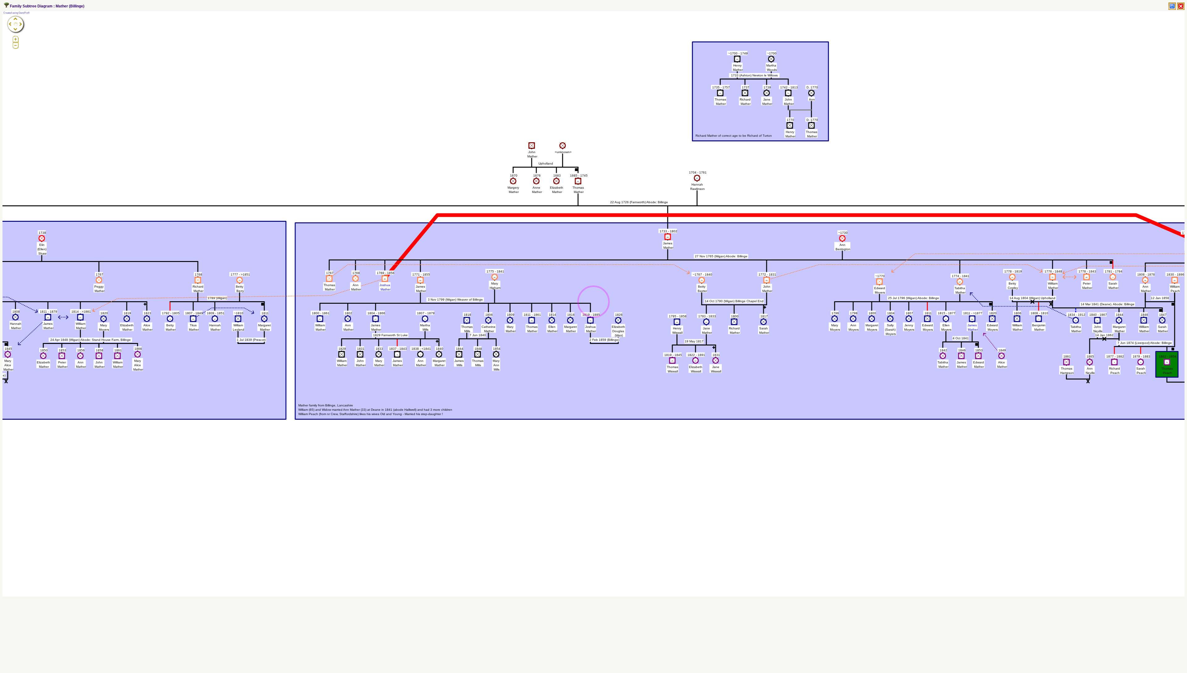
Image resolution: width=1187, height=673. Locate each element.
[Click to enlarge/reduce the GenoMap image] (1172, 6)
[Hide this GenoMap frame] (1181, 6)
